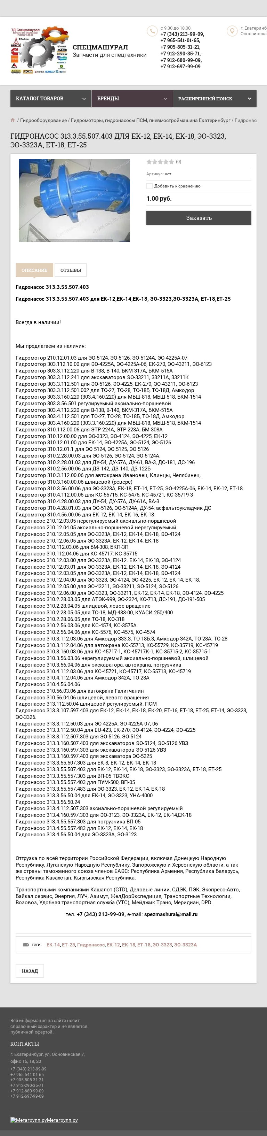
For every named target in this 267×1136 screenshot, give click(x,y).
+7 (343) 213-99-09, (182, 34)
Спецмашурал (100, 47)
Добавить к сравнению (177, 186)
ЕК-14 (53, 944)
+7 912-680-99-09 (27, 1091)
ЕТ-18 (144, 944)
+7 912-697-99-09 (181, 66)
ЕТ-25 (68, 944)
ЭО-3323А (185, 944)
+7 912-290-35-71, (181, 53)
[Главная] (13, 120)
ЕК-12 (113, 944)
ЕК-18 (128, 944)
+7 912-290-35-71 (27, 1085)
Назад (30, 971)
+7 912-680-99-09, (181, 60)
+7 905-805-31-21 (27, 1079)
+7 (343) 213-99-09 (28, 1069)
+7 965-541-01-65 (27, 1074)
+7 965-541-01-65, (180, 40)
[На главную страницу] (39, 50)
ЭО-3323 (162, 944)
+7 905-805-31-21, (180, 47)
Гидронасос (91, 944)
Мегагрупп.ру (62, 1120)
